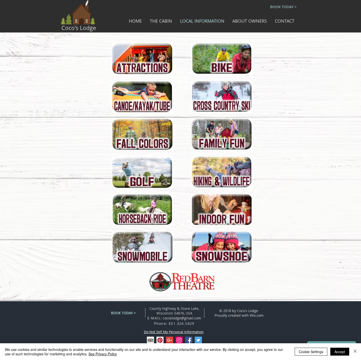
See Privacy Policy (102, 353)
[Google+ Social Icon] (169, 340)
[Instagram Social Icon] (179, 340)
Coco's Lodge (78, 28)
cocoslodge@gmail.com (182, 318)
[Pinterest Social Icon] (160, 340)
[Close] (355, 351)
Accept (339, 351)
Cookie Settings (311, 351)
